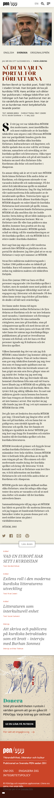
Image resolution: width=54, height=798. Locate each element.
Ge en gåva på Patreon (19, 724)
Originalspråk (40, 52)
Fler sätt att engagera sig (16, 731)
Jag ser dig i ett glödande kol (16, 61)
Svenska (22, 52)
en (37, 3)
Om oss (8, 771)
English (9, 52)
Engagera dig (29, 771)
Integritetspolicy (16, 775)
